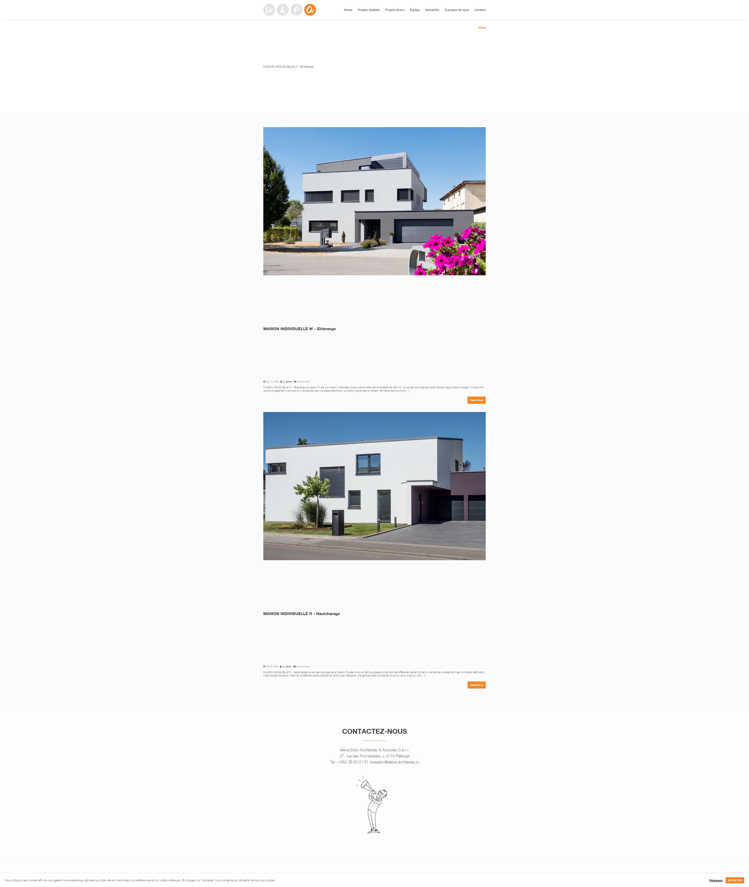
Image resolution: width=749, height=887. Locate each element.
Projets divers (395, 10)
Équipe (415, 10)
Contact (480, 10)
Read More (476, 400)
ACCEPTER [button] (735, 880)
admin (289, 381)
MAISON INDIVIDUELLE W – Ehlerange (299, 328)
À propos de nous (457, 10)
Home (348, 10)
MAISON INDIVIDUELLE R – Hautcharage (301, 613)
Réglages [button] (716, 880)
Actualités (432, 10)
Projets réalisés (369, 10)
